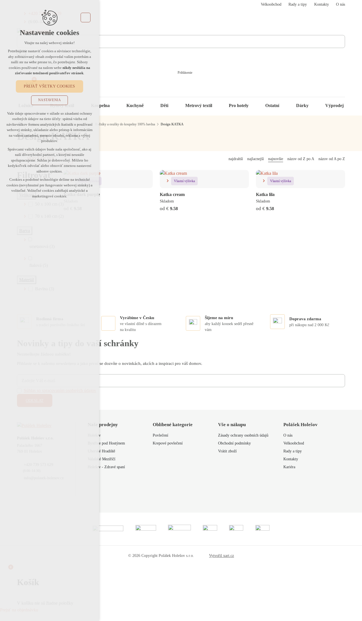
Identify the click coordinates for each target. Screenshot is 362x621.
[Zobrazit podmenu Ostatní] (285, 105)
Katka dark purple (82, 194)
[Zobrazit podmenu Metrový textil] (218, 105)
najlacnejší (255, 159)
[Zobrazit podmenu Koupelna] (115, 105)
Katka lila (265, 194)
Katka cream (172, 194)
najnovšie (275, 159)
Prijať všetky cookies (49, 86)
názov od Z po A (300, 159)
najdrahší (236, 159)
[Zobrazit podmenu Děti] (174, 105)
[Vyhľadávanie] (181, 41)
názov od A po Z (331, 159)
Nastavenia (49, 100)
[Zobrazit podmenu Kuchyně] (149, 105)
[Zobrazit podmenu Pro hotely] (254, 105)
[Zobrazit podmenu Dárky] (314, 105)
